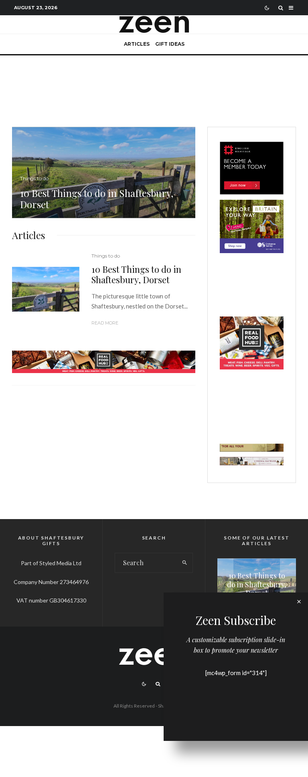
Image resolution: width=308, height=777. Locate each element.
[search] (184, 562)
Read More (104, 323)
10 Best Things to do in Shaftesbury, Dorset (136, 274)
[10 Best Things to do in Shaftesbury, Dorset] (103, 172)
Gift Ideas (169, 44)
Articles (137, 44)
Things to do (105, 256)
